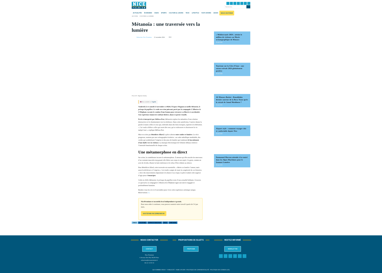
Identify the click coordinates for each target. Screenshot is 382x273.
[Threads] (238, 3)
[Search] (248, 6)
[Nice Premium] (139, 5)
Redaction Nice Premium (144, 37)
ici (149, 193)
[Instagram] (234, 3)
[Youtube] (248, 3)
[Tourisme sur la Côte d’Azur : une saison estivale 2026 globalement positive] (232, 55)
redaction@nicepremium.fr (149, 260)
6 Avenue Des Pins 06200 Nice (149, 257)
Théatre (172, 222)
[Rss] (244, 256)
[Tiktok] (241, 3)
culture (142, 222)
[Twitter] (231, 3)
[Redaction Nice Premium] (134, 37)
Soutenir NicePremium (153, 213)
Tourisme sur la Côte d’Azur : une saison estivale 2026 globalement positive (230, 68)
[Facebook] (227, 3)
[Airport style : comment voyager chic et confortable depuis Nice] (232, 117)
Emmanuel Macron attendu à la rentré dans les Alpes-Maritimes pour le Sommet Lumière (232, 159)
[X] (198, 37)
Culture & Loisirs (147, 16)
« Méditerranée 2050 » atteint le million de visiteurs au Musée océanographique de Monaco (229, 37)
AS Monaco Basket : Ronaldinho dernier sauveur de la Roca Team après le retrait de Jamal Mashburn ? (232, 99)
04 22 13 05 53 (149, 263)
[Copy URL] (189, 37)
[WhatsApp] (203, 37)
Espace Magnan (154, 222)
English (154, 102)
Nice (165, 222)
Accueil (135, 16)
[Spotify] (240, 256)
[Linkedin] (245, 3)
